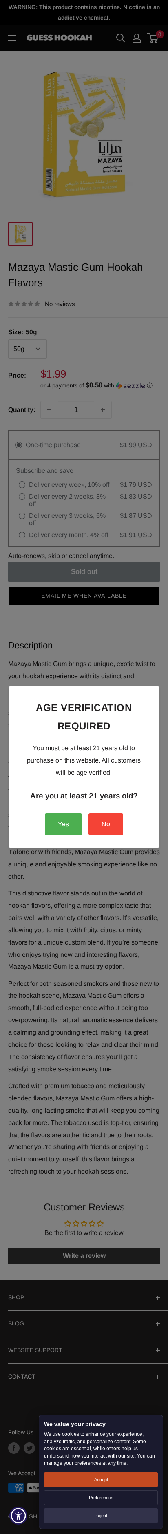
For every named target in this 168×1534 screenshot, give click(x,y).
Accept (101, 1479)
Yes (63, 824)
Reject (101, 1515)
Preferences (101, 1497)
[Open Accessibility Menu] (18, 1516)
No (106, 824)
